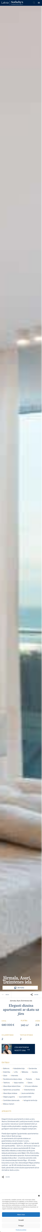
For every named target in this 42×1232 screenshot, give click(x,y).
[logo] (12, 3)
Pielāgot (21, 1226)
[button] (39, 1196)
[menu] (39, 3)
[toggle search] (34, 3)
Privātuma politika (21, 1229)
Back (7, 994)
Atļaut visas (21, 1214)
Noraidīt (21, 1220)
